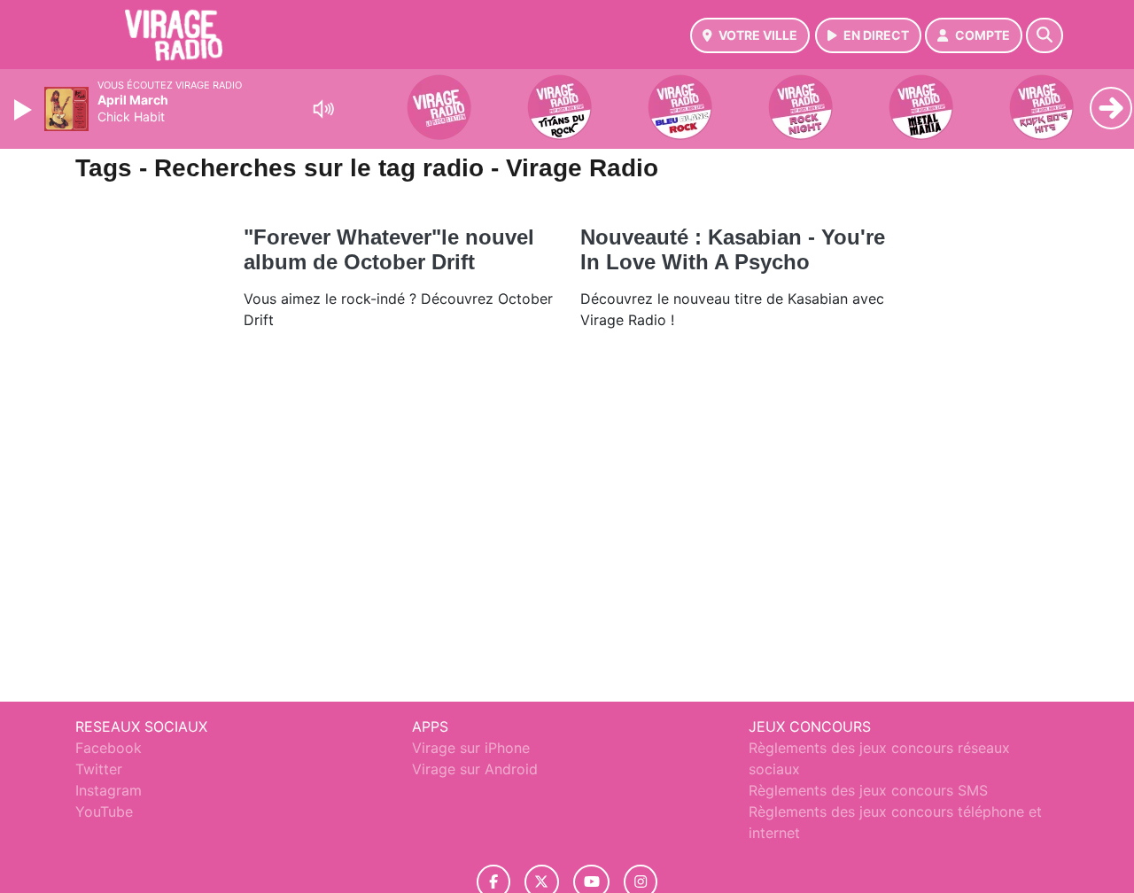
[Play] (24, 109)
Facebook (108, 748)
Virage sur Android (475, 769)
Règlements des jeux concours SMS (868, 790)
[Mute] (323, 109)
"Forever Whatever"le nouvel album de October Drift (389, 249)
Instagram (108, 790)
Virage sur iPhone (471, 748)
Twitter (98, 769)
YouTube (104, 811)
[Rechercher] (1044, 35)
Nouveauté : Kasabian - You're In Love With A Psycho (732, 249)
